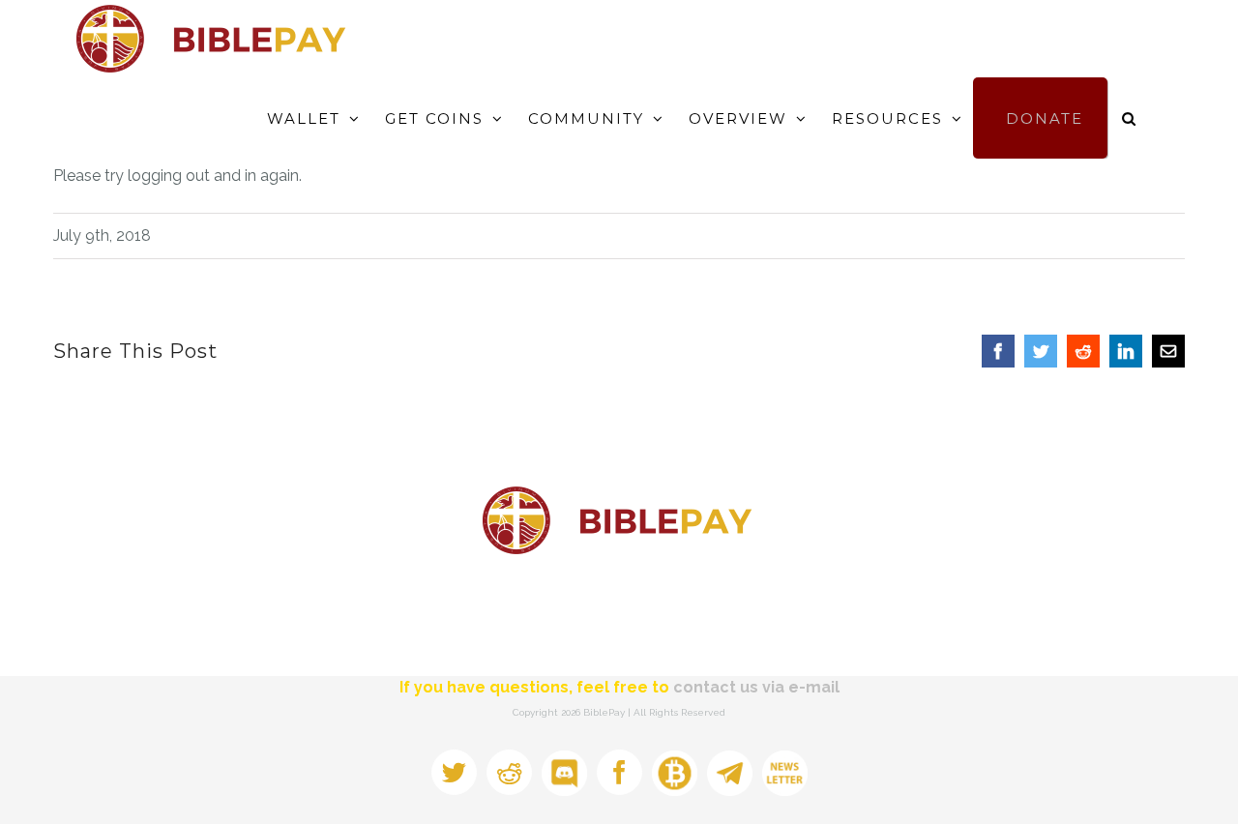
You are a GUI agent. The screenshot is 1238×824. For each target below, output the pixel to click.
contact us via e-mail (756, 687)
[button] (1129, 118)
